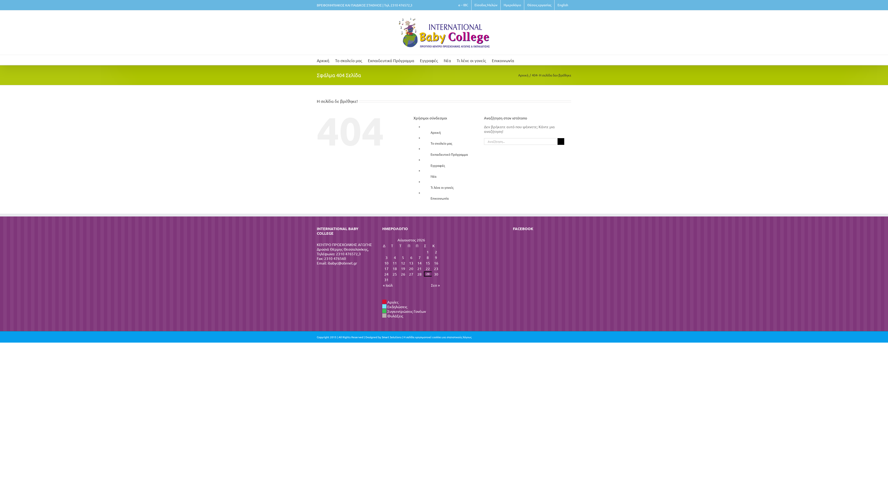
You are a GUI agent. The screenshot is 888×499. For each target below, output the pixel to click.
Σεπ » (435, 285)
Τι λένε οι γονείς (442, 187)
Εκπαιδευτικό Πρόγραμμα (449, 154)
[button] (521, 60)
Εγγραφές (438, 165)
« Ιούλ (388, 285)
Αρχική (436, 132)
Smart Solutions (391, 337)
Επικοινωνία (440, 198)
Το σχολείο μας (441, 143)
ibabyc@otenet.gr (342, 263)
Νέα (433, 176)
